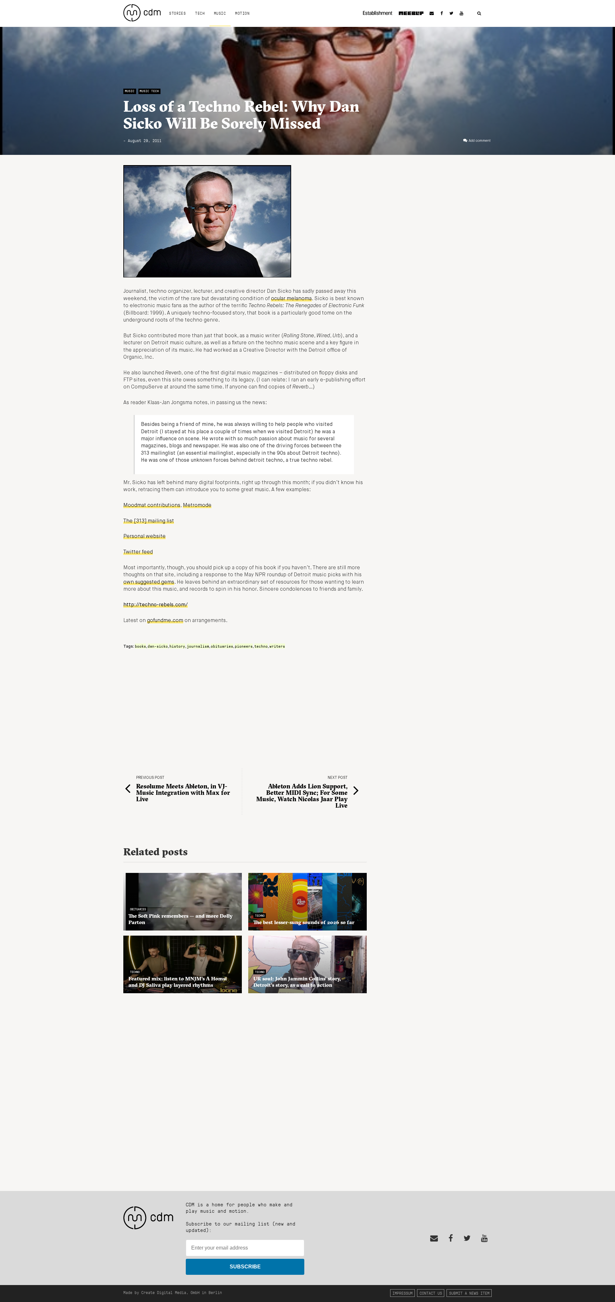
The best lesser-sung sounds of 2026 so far (303, 922)
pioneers (244, 646)
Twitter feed (138, 552)
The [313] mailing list (148, 521)
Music (220, 13)
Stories (177, 13)
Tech (200, 13)
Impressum (402, 1293)
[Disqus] (245, 1089)
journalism (198, 646)
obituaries (222, 646)
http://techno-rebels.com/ (155, 605)
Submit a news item (469, 1293)
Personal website (144, 536)
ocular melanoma (291, 298)
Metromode (197, 505)
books (140, 646)
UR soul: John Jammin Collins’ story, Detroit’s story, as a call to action (297, 981)
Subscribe (245, 1266)
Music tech (149, 91)
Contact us (431, 1293)
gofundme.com (165, 620)
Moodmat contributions (151, 505)
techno (261, 646)
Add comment (480, 141)
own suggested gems (148, 582)
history (177, 646)
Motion (242, 13)
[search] (479, 13)
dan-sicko (158, 646)
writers (277, 646)
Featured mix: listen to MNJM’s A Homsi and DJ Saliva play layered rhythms (177, 981)
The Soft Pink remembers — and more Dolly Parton (180, 919)
